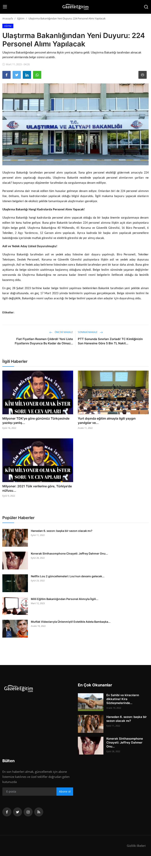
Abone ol (65, 791)
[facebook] (6, 811)
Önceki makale (63, 332)
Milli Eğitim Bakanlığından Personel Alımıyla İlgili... (64, 599)
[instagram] (28, 811)
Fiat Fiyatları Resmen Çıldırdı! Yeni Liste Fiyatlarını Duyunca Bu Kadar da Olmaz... (44, 341)
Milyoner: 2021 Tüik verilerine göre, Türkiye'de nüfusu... (37, 488)
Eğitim (20, 18)
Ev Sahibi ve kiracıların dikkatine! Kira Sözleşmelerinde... (122, 699)
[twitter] (17, 811)
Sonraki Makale (88, 332)
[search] (146, 7)
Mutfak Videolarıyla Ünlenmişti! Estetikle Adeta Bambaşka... (70, 621)
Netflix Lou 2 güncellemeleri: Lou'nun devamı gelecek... (67, 576)
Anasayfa (7, 18)
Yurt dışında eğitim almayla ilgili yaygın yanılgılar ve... (107, 420)
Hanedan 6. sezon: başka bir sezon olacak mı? (61, 530)
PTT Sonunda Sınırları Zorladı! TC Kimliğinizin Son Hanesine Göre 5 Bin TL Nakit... (110, 341)
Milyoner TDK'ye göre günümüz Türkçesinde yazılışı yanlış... (35, 420)
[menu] (5, 7)
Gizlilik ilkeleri (136, 846)
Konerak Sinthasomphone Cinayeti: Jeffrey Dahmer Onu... (69, 553)
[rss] (38, 811)
